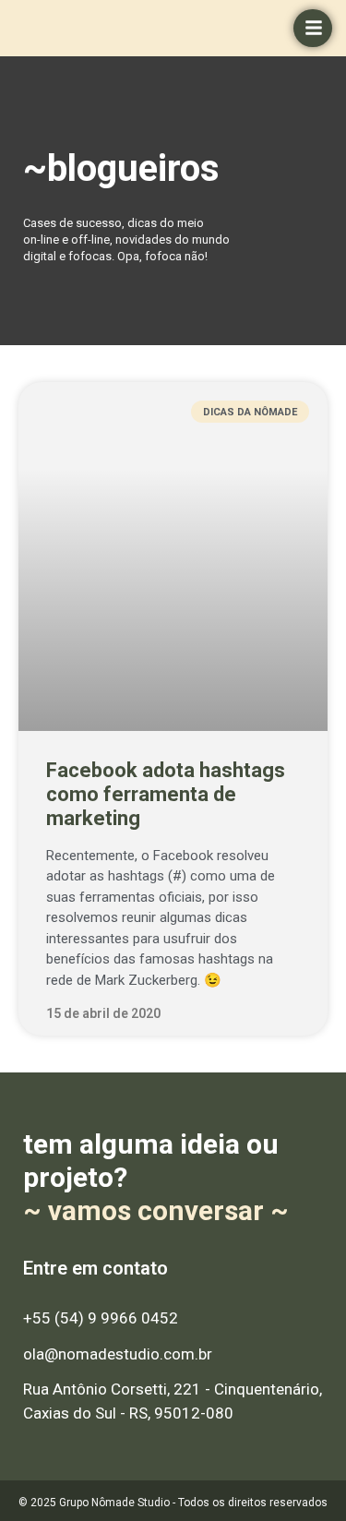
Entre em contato (95, 1268)
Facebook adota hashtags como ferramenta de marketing (165, 795)
